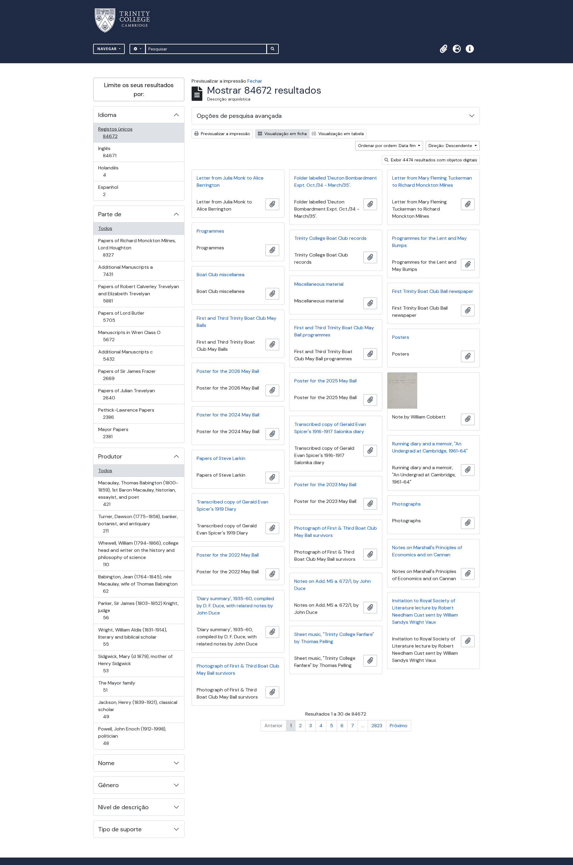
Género (108, 785)
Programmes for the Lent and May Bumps (429, 241)
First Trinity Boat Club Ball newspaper (432, 291)
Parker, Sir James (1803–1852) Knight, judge (138, 610)
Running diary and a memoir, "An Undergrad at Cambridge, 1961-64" (430, 447)
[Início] (125, 20)
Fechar (254, 81)
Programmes (210, 231)
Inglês (118, 152)
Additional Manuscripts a (125, 270)
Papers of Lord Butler (121, 316)
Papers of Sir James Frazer (127, 374)
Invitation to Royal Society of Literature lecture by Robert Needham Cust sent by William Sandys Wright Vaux (425, 611)
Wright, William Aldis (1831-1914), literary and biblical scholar (132, 636)
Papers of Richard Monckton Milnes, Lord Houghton (137, 247)
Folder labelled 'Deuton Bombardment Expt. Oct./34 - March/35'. (335, 181)
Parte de (109, 214)
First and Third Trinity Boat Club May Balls (236, 321)
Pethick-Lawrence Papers (126, 413)
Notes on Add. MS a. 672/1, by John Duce (332, 584)
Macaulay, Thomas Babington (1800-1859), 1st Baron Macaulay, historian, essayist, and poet (138, 493)
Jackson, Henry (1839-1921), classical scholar (137, 709)
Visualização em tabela (340, 133)
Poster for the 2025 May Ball (325, 381)
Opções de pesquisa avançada (239, 116)
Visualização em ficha (285, 133)
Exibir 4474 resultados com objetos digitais (433, 160)
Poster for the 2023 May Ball (325, 484)
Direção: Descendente (451, 145)
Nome (106, 763)
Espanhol (112, 190)
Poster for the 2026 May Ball (228, 371)
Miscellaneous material (319, 284)
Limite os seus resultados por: (139, 89)
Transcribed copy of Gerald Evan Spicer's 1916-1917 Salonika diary (330, 428)
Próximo (398, 725)
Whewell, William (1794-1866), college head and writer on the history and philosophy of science (138, 554)
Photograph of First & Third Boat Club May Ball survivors (335, 531)
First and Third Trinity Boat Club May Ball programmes (334, 331)
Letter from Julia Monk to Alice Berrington (230, 181)
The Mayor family (116, 686)
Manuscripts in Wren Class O (129, 336)
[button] (443, 48)
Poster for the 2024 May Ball (228, 415)
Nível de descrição (123, 807)
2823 (377, 725)
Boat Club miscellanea (220, 274)
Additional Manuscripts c (125, 355)
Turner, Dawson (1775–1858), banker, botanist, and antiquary (138, 523)
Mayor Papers (116, 433)
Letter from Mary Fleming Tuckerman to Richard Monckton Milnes (432, 181)
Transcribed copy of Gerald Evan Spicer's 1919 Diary (232, 505)
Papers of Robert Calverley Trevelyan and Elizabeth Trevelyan (138, 293)
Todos (105, 228)
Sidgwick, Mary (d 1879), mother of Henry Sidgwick (135, 663)
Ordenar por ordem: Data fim (387, 145)
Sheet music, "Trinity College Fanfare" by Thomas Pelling (334, 638)
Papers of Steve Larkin (221, 458)
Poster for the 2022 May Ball (228, 555)
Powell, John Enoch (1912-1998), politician (132, 735)
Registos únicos (118, 132)
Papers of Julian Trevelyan (126, 394)
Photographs (406, 504)
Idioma (107, 115)
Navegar (107, 48)
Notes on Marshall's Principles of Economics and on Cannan (427, 551)
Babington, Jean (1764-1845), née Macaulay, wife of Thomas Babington (138, 583)
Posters (400, 337)
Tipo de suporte (120, 829)
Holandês (113, 171)
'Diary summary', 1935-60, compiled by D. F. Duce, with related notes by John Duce (235, 605)
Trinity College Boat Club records (330, 238)
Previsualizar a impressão (225, 133)
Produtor (110, 456)
